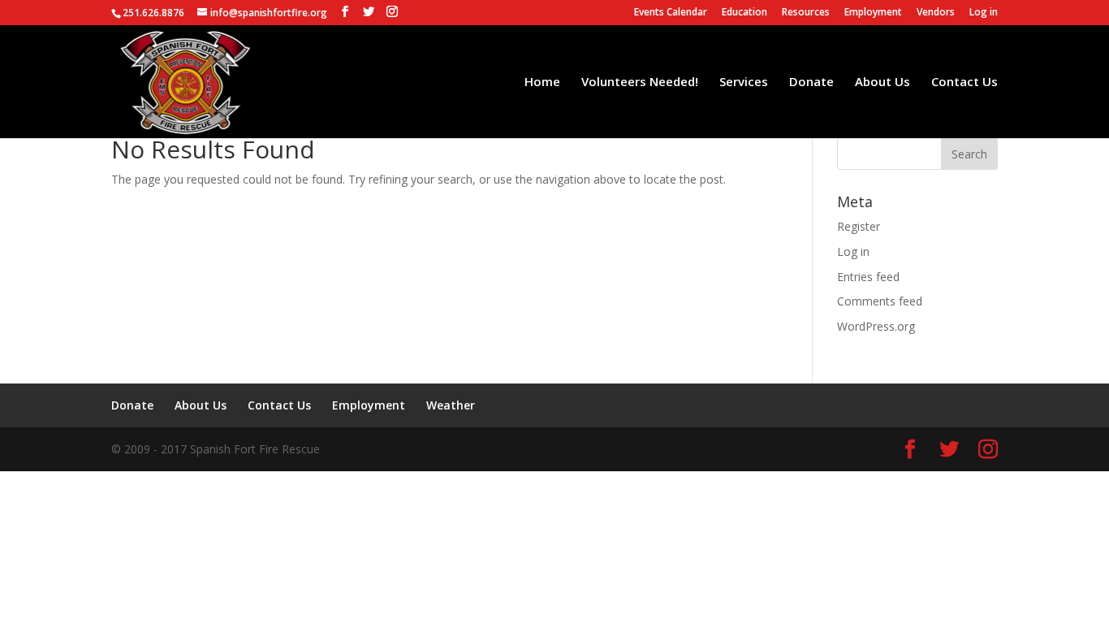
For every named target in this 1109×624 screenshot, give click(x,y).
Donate (811, 82)
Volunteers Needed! (639, 82)
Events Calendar (670, 13)
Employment (873, 13)
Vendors (936, 13)
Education (744, 13)
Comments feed (879, 301)
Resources (806, 13)
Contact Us (964, 82)
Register (858, 226)
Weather (450, 405)
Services (743, 82)
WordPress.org (876, 326)
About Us (882, 82)
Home (542, 82)
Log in (983, 13)
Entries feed (868, 276)
